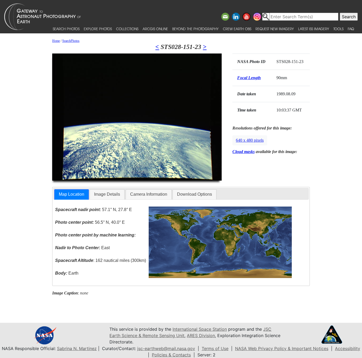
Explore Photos (98, 28)
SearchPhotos (71, 41)
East (82, 247)
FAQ (351, 28)
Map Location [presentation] (71, 194)
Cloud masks (243, 151)
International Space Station (200, 329)
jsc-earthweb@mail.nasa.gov (166, 348)
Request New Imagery (274, 28)
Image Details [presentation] (107, 194)
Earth (66, 273)
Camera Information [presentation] (148, 194)
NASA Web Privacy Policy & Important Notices (281, 348)
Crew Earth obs (237, 28)
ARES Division (201, 335)
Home (56, 41)
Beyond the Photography (195, 28)
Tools (338, 28)
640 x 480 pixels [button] (250, 140)
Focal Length (249, 77)
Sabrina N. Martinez (77, 348)
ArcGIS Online (155, 28)
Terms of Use (215, 348)
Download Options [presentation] (194, 194)
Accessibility (347, 348)
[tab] (71, 194)
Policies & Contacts (171, 354)
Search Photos (66, 28)
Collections (127, 28)
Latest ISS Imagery (313, 28)
